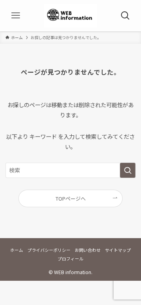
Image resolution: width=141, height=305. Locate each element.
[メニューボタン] (15, 15)
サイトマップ (118, 250)
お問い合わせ (88, 250)
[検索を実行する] (128, 170)
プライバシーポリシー (48, 250)
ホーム (16, 250)
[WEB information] (71, 15)
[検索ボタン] (125, 15)
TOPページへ (71, 198)
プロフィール (70, 258)
